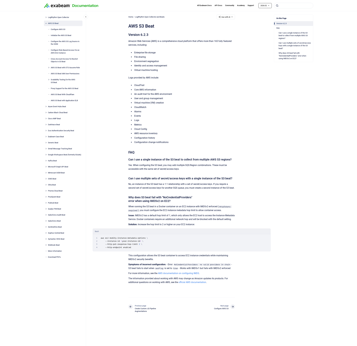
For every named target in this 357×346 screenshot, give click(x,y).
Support (251, 5)
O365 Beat (52, 179)
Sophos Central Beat (56, 233)
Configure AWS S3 (58, 29)
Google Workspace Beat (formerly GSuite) (64, 155)
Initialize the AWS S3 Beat (61, 35)
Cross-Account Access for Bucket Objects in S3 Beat (64, 60)
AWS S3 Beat (53, 23)
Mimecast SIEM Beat (56, 173)
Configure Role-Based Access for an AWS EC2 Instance (65, 51)
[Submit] (277, 5)
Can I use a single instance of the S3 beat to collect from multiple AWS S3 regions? (293, 35)
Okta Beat (52, 185)
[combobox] (293, 5)
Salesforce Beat (54, 221)
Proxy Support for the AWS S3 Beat (64, 88)
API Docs (218, 5)
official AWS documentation (192, 282)
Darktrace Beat (54, 125)
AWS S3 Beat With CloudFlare (62, 94)
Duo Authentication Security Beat (61, 131)
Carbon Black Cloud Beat (57, 112)
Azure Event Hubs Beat (57, 106)
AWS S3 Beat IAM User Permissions (65, 74)
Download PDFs (54, 257)
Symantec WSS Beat (56, 239)
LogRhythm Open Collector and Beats (150, 17)
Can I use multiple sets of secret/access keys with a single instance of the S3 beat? (295, 45)
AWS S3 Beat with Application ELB (64, 100)
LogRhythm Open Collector (58, 17)
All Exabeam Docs (204, 5)
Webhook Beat (54, 245)
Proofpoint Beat (54, 197)
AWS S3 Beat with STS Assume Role (65, 68)
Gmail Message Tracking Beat (60, 149)
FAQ (278, 28)
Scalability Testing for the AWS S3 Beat (63, 81)
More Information (55, 251)
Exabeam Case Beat (56, 137)
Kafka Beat (52, 161)
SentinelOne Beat (55, 227)
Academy (241, 5)
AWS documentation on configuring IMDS (178, 273)
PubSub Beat (53, 203)
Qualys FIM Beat (54, 209)
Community (229, 5)
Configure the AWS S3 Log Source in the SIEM (65, 42)
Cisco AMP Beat (54, 118)
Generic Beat (53, 143)
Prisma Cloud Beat (55, 191)
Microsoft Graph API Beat (58, 167)
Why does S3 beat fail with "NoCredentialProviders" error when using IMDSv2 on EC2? (292, 56)
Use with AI (225, 17)
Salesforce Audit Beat (56, 215)
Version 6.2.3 (281, 23)
